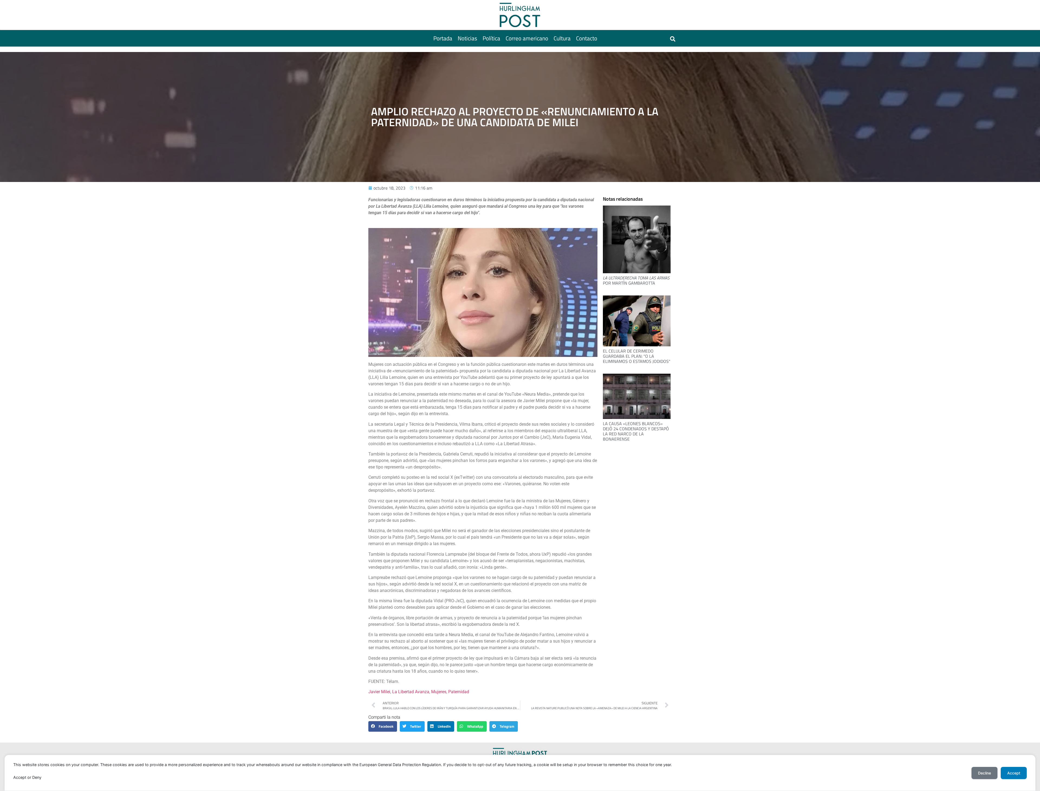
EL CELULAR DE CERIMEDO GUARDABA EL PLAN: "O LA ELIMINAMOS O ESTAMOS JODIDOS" (636, 356)
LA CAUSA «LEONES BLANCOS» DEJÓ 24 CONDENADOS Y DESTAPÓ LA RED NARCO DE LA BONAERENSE (636, 431)
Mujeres (438, 691)
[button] (672, 39)
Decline (984, 773)
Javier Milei (379, 691)
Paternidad (458, 691)
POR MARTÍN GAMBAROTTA (636, 280)
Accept (1013, 773)
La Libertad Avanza (410, 691)
